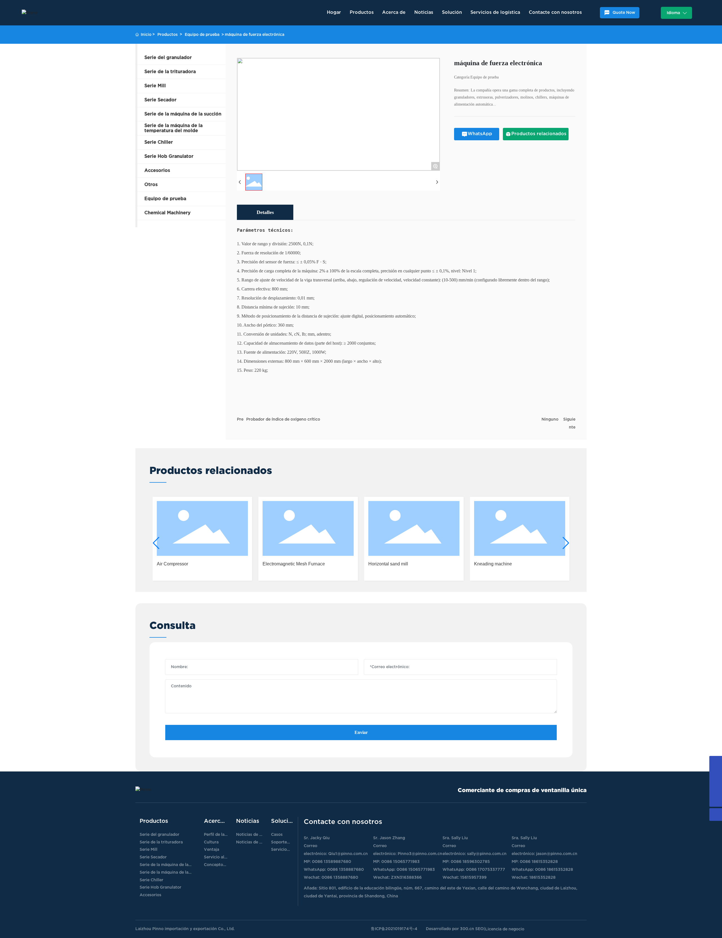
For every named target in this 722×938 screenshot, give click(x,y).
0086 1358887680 (345, 869)
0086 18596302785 (470, 861)
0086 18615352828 (539, 861)
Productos (167, 34)
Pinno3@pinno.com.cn (420, 854)
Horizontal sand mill (388, 563)
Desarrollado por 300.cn (450, 929)
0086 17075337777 (485, 869)
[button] (156, 543)
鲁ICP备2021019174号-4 (394, 929)
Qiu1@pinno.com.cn (348, 854)
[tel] (715, 762)
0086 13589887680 (331, 861)
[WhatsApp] (715, 775)
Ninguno (550, 419)
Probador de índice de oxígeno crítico (283, 419)
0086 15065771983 (400, 861)
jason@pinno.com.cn (556, 854)
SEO (479, 929)
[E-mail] (715, 787)
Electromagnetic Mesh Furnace (294, 563)
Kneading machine (493, 563)
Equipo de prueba (202, 34)
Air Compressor (172, 563)
